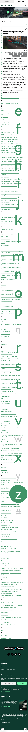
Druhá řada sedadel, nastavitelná (9, 137)
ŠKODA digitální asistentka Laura (9, 539)
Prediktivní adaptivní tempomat (8, 441)
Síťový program (4, 493)
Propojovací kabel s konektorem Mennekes (11, 450)
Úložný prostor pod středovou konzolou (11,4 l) (12, 589)
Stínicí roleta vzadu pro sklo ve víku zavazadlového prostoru (9, 528)
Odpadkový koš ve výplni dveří (8, 394)
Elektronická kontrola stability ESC (9, 207)
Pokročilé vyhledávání (20, 25)
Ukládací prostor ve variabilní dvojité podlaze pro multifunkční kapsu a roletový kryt (12, 583)
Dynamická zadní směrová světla (9, 186)
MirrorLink (3, 329)
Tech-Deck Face (5, 558)
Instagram (12, 654)
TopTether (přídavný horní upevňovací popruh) (12, 568)
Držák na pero (4, 155)
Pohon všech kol (5, 432)
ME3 (2, 321)
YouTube (15, 654)
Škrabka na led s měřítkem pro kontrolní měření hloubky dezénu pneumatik (11, 552)
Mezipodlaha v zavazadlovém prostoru (10, 326)
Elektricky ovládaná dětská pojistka (9, 191)
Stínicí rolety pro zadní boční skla (9, 531)
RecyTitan (3, 467)
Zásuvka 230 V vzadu (6, 638)
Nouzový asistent (5, 344)
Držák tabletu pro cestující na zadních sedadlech (10, 173)
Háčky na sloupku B (5, 239)
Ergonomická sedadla (6, 209)
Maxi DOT (3, 319)
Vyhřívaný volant (5, 622)
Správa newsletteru (5, 691)
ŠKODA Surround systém (7, 546)
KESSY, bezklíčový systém (7, 290)
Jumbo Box (3, 285)
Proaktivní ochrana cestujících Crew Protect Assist (11, 445)
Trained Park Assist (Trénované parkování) (11, 570)
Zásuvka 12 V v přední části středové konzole (11, 635)
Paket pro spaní (4, 409)
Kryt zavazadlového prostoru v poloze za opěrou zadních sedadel (10, 300)
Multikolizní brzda (5, 336)
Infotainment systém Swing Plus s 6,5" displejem (10, 264)
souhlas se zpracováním (13, 686)
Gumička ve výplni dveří (7, 229)
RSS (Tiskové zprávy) (7, 724)
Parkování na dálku (5, 421)
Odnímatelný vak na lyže (7, 391)
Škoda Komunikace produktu (8, 669)
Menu (25, 5)
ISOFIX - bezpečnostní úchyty (8, 279)
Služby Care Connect (6, 513)
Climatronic (4, 119)
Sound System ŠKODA (6, 522)
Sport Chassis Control (6, 525)
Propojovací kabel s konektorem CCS (10, 448)
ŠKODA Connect (5, 536)
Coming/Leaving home (6, 122)
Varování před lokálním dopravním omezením (12, 605)
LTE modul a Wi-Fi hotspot (7, 314)
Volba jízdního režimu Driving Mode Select (11, 617)
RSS (1, 724)
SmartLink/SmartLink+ (6, 518)
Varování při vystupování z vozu (8, 607)
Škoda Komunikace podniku (7, 667)
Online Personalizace (6, 403)
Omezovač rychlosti (6, 401)
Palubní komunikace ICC (7, 411)
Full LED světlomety (6, 224)
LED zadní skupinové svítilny (8, 309)
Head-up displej (5, 245)
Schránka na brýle (5, 480)
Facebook (8, 654)
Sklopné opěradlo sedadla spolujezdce (10, 504)
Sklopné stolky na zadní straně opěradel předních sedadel (10, 507)
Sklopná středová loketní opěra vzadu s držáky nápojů (12, 500)
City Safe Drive (4, 117)
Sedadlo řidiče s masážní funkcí (8, 478)
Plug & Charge (4, 430)
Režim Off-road (4, 472)
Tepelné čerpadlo (5, 563)
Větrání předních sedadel (7, 610)
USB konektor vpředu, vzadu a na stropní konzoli (11, 596)
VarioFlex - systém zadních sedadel (9, 602)
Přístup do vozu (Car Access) (8, 462)
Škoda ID (3, 541)
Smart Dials (4, 515)
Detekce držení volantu (6, 134)
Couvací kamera (5, 124)
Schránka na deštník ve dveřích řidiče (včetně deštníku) (12, 483)
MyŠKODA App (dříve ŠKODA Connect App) (11, 339)
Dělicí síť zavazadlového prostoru (9, 132)
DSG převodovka (5, 177)
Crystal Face (4, 126)
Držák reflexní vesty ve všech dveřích (10, 170)
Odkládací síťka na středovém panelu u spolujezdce (10, 376)
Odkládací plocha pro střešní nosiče (9, 356)
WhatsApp (19, 654)
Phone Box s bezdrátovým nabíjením (9, 428)
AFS (2, 45)
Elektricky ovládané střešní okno (9, 198)
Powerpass (3, 439)
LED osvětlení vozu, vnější (7, 306)
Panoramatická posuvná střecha (8, 414)
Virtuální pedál (4, 615)
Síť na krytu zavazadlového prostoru (9, 491)
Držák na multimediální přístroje (9, 152)
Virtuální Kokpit (5, 612)
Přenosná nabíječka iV (6, 459)
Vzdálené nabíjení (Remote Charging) (10, 624)
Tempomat (3, 560)
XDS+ (2, 630)
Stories (7, 1)
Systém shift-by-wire (6, 534)
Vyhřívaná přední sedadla (7, 620)
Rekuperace (4, 470)
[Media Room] (8, 5)
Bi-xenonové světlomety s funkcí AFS (10, 103)
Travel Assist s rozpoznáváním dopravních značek (11, 573)
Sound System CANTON (7, 520)
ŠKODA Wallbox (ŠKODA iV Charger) (10, 548)
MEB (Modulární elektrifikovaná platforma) (11, 324)
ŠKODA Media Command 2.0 (8, 544)
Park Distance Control (6, 419)
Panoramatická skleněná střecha (9, 416)
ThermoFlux (4, 565)
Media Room (21, 1)
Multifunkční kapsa (5, 331)
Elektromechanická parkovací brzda (9, 204)
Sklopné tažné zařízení (6, 510)
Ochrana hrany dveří (6, 396)
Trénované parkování (6, 577)
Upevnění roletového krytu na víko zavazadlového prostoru (9, 592)
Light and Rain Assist (6, 311)
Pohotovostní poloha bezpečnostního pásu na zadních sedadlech (12, 436)
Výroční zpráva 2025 (6, 706)
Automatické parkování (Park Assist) (10, 98)
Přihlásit (22, 683)
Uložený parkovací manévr (7, 586)
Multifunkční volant (5, 334)
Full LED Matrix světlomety (7, 221)
